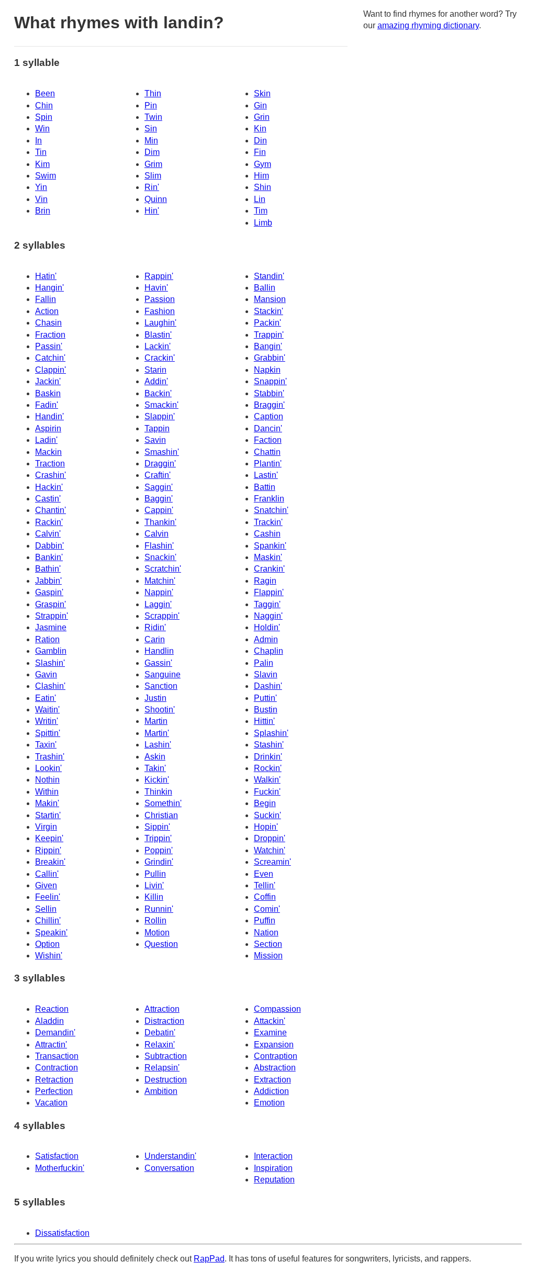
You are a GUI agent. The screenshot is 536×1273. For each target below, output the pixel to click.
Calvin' (48, 533)
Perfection (54, 1091)
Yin (41, 187)
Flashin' (159, 545)
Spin (43, 117)
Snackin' (160, 557)
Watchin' (269, 850)
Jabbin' (48, 580)
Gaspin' (49, 592)
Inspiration (273, 1168)
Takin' (155, 768)
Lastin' (266, 475)
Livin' (154, 885)
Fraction (50, 334)
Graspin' (50, 604)
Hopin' (266, 826)
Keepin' (49, 838)
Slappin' (159, 416)
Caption (268, 416)
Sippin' (157, 826)
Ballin (264, 287)
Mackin (48, 452)
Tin (41, 152)
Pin (150, 105)
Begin (265, 803)
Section (268, 944)
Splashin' (271, 733)
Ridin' (155, 627)
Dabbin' (49, 545)
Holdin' (267, 627)
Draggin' (160, 463)
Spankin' (270, 545)
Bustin (265, 709)
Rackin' (49, 522)
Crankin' (269, 568)
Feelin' (47, 896)
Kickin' (156, 779)
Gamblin (50, 650)
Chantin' (50, 510)
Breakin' (50, 861)
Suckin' (267, 815)
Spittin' (47, 733)
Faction (268, 440)
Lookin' (48, 768)
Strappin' (51, 615)
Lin (259, 199)
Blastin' (158, 334)
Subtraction (165, 1056)
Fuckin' (267, 791)
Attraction (162, 1008)
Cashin (267, 533)
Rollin (155, 920)
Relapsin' (162, 1067)
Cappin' (158, 510)
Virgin (46, 826)
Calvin (156, 533)
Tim (260, 210)
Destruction (165, 1079)
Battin (264, 487)
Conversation (169, 1168)
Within (47, 791)
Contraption (275, 1056)
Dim (152, 152)
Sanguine (162, 674)
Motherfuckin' (59, 1168)
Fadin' (46, 404)
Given (46, 885)
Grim (153, 164)
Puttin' (265, 698)
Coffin (265, 896)
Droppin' (269, 838)
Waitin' (47, 709)
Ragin (265, 580)
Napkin (267, 369)
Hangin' (49, 287)
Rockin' (268, 768)
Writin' (46, 721)
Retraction (54, 1079)
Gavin (46, 674)
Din (260, 140)
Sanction (160, 686)
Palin (263, 662)
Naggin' (268, 615)
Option (47, 944)
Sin (150, 128)
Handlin (159, 650)
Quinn (155, 199)
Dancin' (268, 428)
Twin (153, 117)
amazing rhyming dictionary (428, 25)
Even (263, 873)
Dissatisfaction (62, 1233)
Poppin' (158, 850)
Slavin (265, 674)
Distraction (164, 1021)
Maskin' (268, 557)
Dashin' (268, 686)
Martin (156, 721)
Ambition (160, 1091)
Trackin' (268, 522)
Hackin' (49, 487)
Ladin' (46, 440)
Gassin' (158, 662)
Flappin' (269, 592)
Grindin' (158, 861)
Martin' (156, 733)
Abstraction (275, 1067)
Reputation (274, 1179)
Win (42, 128)
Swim (45, 175)
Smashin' (161, 452)
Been (45, 93)
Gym (262, 164)
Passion (159, 299)
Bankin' (49, 557)
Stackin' (268, 311)
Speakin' (51, 932)
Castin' (48, 498)
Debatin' (159, 1032)
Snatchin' (271, 510)
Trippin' (158, 838)
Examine (270, 1032)
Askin (154, 756)
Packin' (267, 322)
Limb (263, 222)
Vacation (51, 1102)
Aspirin (48, 428)
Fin (260, 152)
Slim (152, 175)
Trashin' (49, 756)
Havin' (156, 287)
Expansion (274, 1044)
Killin (153, 896)
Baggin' (158, 498)
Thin (152, 93)
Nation (266, 932)
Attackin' (269, 1021)
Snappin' (270, 381)
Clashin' (50, 686)
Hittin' (264, 721)
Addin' (156, 381)
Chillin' (48, 920)
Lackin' (157, 346)
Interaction (273, 1156)
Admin (266, 639)
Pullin (155, 873)
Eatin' (45, 698)
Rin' (151, 187)
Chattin (267, 452)
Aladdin (49, 1021)
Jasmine (50, 627)
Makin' (47, 803)
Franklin (269, 498)
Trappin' (269, 334)
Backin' (158, 393)
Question (161, 944)
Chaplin (268, 650)
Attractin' (51, 1044)
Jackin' (48, 381)
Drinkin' (268, 756)
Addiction (271, 1091)
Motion (157, 932)
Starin (155, 369)
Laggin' (158, 604)
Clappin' (50, 369)
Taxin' (46, 744)
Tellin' (264, 885)
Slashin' (50, 662)
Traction (50, 463)
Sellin (46, 908)
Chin (44, 105)
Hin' (151, 210)
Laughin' (160, 322)
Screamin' (272, 861)
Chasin (48, 322)
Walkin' (267, 779)
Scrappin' (162, 615)
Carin (154, 639)
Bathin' (48, 568)
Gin (260, 105)
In (38, 140)
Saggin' (158, 487)
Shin (262, 187)
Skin (262, 93)
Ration (47, 639)
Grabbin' (269, 357)
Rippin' (48, 850)
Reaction (52, 1008)
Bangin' (268, 346)
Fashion (159, 311)
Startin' (48, 815)
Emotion (269, 1102)
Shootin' (159, 709)
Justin (155, 698)
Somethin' (163, 803)
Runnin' (158, 908)
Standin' (269, 276)
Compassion (277, 1008)
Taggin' (267, 604)
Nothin (47, 779)
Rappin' (158, 276)
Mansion (270, 299)
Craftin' (157, 475)
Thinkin (158, 791)
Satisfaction (57, 1156)
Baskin (48, 393)
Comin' (267, 908)
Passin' (48, 346)
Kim (42, 164)
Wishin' (48, 955)
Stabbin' (269, 393)
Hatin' (46, 276)
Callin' (47, 873)
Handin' (49, 416)
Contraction (56, 1067)
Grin (262, 117)
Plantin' (268, 463)
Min (151, 140)
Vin (41, 199)
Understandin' (170, 1156)
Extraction (272, 1079)
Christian (161, 815)
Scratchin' (162, 568)
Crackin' (159, 357)
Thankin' (160, 522)
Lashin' (157, 744)
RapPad (209, 1258)
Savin (155, 440)
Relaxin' (159, 1044)
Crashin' (50, 475)
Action (47, 311)
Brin (42, 210)
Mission (268, 955)
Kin (260, 128)
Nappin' (158, 592)
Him (261, 175)
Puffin (264, 920)
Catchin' (50, 357)
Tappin (157, 428)
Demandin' (55, 1032)
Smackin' (161, 404)
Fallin (45, 299)
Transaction (57, 1056)
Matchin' (159, 580)
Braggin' (269, 404)
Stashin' (269, 744)
